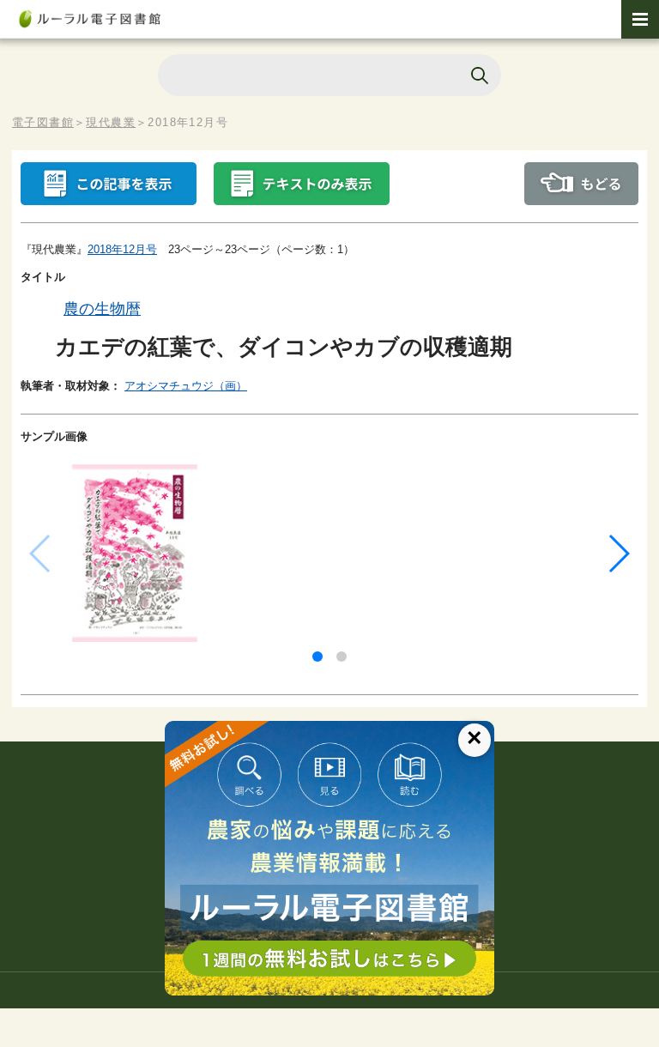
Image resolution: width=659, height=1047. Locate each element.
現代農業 (111, 122)
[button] (317, 656)
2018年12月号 (122, 249)
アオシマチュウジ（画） (185, 385)
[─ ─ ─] (640, 19)
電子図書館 (43, 122)
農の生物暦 (102, 309)
